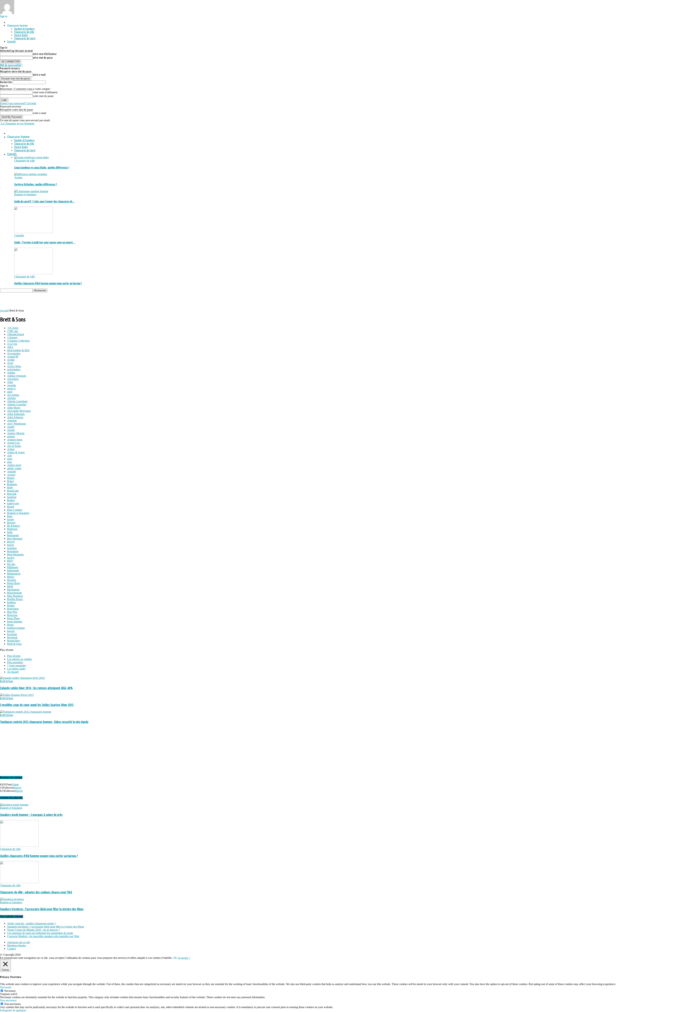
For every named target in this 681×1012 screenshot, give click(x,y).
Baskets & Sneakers (24, 28)
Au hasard (13, 671)
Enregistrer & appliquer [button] (13, 1010)
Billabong (12, 567)
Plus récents (13, 655)
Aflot (10, 382)
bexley (11, 557)
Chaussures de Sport (24, 38)
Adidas (11, 372)
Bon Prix (12, 611)
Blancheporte (14, 592)
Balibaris (12, 484)
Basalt (10, 506)
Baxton (11, 522)
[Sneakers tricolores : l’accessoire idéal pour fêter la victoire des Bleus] (12, 899)
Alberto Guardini (16, 404)
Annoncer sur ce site (18, 942)
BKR (10, 586)
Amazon (12, 420)
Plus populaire (15, 662)
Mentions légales (16, 945)
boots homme (14, 621)
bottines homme (16, 627)
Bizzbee (11, 580)
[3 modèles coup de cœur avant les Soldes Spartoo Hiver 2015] (17, 694)
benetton (12, 548)
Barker (11, 500)
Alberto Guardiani (17, 401)
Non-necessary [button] (8, 1000)
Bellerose (12, 528)
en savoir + (184, 957)
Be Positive (13, 525)
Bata (9, 516)
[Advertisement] (64, 300)
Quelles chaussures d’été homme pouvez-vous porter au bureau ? (48, 283)
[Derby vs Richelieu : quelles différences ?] (30, 174)
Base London (14, 509)
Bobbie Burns (15, 599)
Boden (11, 605)
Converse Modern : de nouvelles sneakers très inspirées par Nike (43, 936)
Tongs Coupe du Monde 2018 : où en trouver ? (33, 929)
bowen (11, 631)
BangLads (13, 490)
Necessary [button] (6, 987)
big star (11, 564)
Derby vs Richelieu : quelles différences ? (35, 184)
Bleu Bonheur (15, 595)
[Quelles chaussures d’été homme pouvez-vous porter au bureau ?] (33, 273)
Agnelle (11, 385)
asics (9, 458)
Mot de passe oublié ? (11, 65)
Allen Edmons (15, 417)
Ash (9, 455)
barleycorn (13, 503)
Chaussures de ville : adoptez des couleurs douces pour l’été (36, 892)
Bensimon (12, 551)
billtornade (13, 570)
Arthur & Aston (16, 452)
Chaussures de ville (24, 32)
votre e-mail (39, 74)
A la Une (12, 343)
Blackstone (13, 589)
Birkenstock (14, 573)
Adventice (13, 378)
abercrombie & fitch (18, 350)
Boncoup (12, 615)
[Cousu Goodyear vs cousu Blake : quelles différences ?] (31, 157)
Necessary (10, 990)
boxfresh (12, 634)
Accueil (4, 310)
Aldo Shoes (13, 407)
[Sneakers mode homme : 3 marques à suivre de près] (14, 804)
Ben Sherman (14, 538)
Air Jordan (13, 394)
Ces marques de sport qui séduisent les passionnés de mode (40, 933)
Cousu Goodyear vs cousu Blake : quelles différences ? (41, 167)
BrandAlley (13, 640)
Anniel (11, 430)
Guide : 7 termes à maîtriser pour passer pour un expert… (44, 242)
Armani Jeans (14, 439)
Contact (11, 948)
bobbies (11, 602)
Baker (10, 481)
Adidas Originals (16, 375)
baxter (10, 519)
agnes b (11, 388)
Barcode (11, 493)
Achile (11, 359)
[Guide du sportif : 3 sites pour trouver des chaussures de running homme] (31, 191)
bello (10, 532)
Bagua (10, 477)
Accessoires (13, 353)
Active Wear (14, 366)
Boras (10, 624)
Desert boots (21, 35)
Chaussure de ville (24, 160)
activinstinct (13, 369)
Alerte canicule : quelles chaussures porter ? (31, 923)
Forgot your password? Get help (18, 103)
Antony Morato (15, 433)
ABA (10, 347)
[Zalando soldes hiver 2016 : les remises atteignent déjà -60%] (22, 677)
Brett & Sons (14, 643)
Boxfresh (12, 637)
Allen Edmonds (16, 414)
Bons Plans (13, 618)
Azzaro (18, 177)
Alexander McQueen (19, 410)
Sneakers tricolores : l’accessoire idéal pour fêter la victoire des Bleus (42, 909)
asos (9, 461)
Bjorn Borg (13, 583)
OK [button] (175, 957)
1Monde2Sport (15, 334)
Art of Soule (14, 445)
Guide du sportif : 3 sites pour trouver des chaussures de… (44, 201)
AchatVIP (12, 356)
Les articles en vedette (19, 659)
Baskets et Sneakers (25, 194)
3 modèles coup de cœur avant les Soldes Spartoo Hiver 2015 (37, 705)
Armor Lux (13, 442)
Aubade (11, 471)
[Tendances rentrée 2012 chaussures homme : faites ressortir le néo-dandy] (25, 711)
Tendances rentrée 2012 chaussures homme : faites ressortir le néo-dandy (44, 722)
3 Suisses (12, 337)
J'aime (15, 784)
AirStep (11, 398)
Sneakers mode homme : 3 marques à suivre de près (31, 815)
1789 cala (12, 331)
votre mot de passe (43, 57)
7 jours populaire (16, 665)
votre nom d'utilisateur (45, 53)
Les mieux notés (16, 668)
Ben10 (11, 541)
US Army (13, 327)
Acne (10, 363)
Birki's (10, 576)
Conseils (11, 41)
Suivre (17, 787)
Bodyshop (13, 608)
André (10, 426)
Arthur (11, 449)
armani (11, 436)
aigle (9, 391)
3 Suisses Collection (18, 340)
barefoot (11, 497)
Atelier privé (14, 465)
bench (10, 544)
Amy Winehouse (16, 423)
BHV (10, 560)
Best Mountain (15, 554)
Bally (10, 487)
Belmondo (13, 535)
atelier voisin (14, 468)
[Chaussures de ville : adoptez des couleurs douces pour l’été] (19, 882)
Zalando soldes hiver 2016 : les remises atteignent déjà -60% (36, 688)
